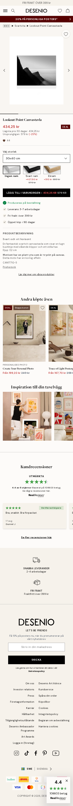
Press (31, 695)
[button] (58, 790)
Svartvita (20, 25)
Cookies (43, 708)
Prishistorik (9, 267)
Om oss (30, 683)
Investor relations (23, 689)
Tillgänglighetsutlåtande (19, 720)
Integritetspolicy (48, 714)
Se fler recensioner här (36, 537)
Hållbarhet (28, 714)
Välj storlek (10, 151)
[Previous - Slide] (4, 70)
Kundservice (46, 689)
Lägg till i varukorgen (36, 192)
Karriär (30, 708)
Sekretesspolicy (36, 671)
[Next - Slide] (69, 70)
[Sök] (13, 10)
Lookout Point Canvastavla (46, 25)
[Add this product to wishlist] (66, 34)
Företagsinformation (22, 701)
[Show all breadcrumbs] (6, 26)
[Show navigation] (5, 10)
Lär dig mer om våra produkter (36, 274)
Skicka (36, 659)
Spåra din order (48, 695)
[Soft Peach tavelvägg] (27, 416)
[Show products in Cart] (68, 10)
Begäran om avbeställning (54, 720)
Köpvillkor (44, 701)
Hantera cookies (48, 726)
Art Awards (27, 736)
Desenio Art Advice (50, 683)
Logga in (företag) (23, 742)
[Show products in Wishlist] (60, 10)
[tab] (9, 112)
